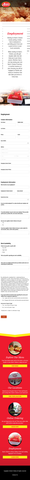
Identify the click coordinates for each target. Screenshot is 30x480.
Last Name (3, 128)
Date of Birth (3, 140)
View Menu (15, 366)
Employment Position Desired (6, 191)
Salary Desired (20, 191)
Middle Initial (20, 122)
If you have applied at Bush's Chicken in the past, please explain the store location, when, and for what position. (14, 228)
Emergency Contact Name (6, 163)
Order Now (15, 427)
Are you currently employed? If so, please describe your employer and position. (14, 204)
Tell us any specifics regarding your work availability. (11, 255)
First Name (3, 122)
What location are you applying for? (8, 184)
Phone (2, 134)
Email (19, 134)
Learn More (15, 457)
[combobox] (22, 156)
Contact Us (15, 475)
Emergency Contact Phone (6, 169)
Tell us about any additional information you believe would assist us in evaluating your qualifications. (15, 263)
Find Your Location (15, 396)
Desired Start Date (4, 197)
